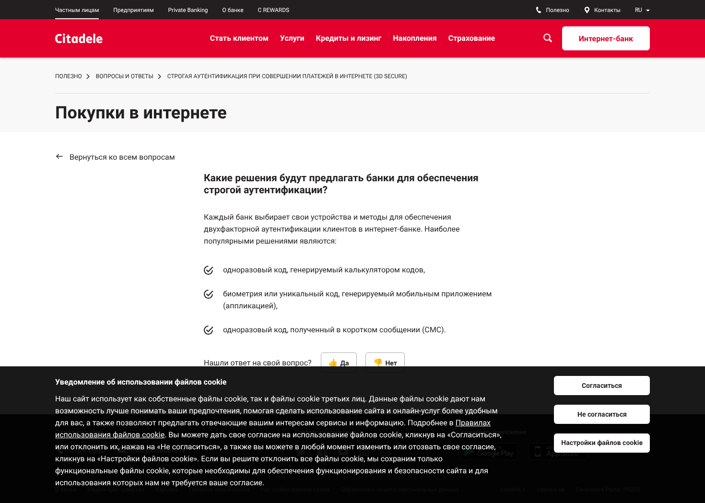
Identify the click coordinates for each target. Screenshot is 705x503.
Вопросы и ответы (124, 76)
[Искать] (547, 38)
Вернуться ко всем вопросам (122, 157)
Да (345, 363)
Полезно (68, 76)
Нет (391, 363)
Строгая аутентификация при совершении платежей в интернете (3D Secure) (287, 76)
